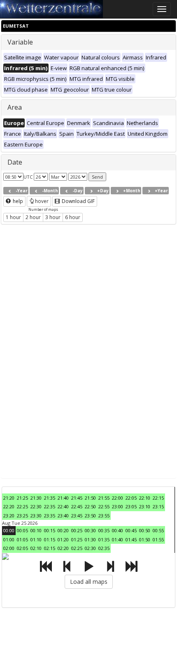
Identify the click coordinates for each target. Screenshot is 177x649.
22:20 (8, 506)
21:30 (36, 498)
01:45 (131, 539)
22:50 (90, 506)
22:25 (22, 506)
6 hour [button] (72, 217)
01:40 (117, 539)
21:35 (49, 498)
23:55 (103, 515)
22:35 (49, 506)
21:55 (103, 498)
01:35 (103, 539)
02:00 (8, 548)
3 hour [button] (53, 217)
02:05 (22, 548)
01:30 (90, 539)
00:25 (76, 530)
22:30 (36, 506)
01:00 (8, 539)
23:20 (8, 515)
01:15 (49, 539)
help (17, 201)
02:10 (36, 548)
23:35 (49, 515)
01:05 (22, 539)
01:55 (158, 539)
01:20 (63, 539)
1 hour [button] (13, 217)
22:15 (158, 498)
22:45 (76, 506)
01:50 (144, 539)
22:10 (144, 498)
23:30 (36, 515)
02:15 (49, 548)
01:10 (36, 539)
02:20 (63, 548)
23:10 (144, 506)
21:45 (76, 498)
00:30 (90, 530)
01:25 (76, 539)
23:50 (90, 515)
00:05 (22, 530)
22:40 (63, 506)
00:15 (49, 530)
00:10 (36, 530)
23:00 (117, 506)
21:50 (90, 498)
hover (42, 201)
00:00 (8, 530)
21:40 (63, 498)
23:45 (76, 515)
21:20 (8, 498)
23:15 (158, 506)
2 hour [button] (33, 217)
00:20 (63, 530)
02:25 (76, 548)
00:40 (117, 530)
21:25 (22, 498)
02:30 (90, 548)
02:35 (103, 548)
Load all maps (88, 581)
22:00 (117, 498)
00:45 (131, 530)
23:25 (22, 515)
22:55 (103, 506)
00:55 (158, 530)
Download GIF (78, 201)
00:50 (144, 530)
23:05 (131, 506)
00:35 (103, 530)
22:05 (131, 498)
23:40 (63, 515)
